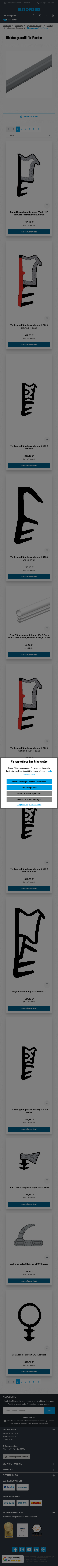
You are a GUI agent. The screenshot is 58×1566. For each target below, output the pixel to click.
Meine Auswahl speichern (29, 793)
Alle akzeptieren (29, 787)
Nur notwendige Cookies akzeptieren (29, 782)
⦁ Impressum (22, 805)
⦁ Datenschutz (35, 805)
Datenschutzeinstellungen (29, 799)
